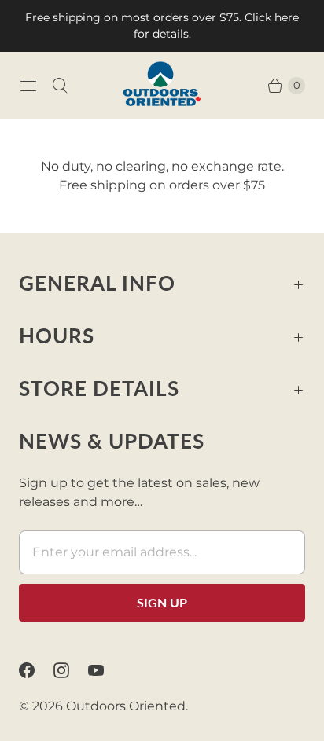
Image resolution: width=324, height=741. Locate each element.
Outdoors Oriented (126, 706)
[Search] (59, 86)
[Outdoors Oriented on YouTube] (105, 670)
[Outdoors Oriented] (162, 85)
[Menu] (28, 86)
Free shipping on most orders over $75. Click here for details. (162, 25)
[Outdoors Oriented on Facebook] (36, 670)
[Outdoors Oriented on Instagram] (70, 670)
